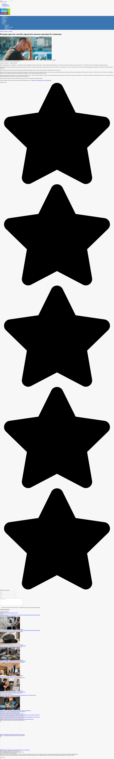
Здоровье (6, 26)
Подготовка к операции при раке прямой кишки (10, 712)
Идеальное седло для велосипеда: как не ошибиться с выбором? (13, 645)
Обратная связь (5, 4)
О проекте (4, 3)
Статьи (6, 28)
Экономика (4, 20)
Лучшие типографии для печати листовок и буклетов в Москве (13, 661)
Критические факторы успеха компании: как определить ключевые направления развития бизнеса (20, 614)
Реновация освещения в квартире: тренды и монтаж (10, 676)
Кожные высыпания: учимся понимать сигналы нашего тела (12, 734)
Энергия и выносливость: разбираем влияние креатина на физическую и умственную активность (20, 714)
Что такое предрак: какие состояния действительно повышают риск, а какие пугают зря (18, 695)
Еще (3, 23)
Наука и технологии (9, 27)
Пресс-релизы (7, 29)
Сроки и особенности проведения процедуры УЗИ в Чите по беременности (15, 710)
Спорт (3, 18)
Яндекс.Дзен (34, 80)
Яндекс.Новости (40, 80)
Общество (4, 16)
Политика (4, 19)
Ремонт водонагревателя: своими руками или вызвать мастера (12, 691)
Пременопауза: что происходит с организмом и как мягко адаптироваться (15, 749)
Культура (4, 22)
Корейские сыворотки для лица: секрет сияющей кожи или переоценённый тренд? (17, 719)
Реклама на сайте (5, 5)
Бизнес (3, 21)
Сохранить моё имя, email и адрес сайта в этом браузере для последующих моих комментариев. (20, 607)
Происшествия (5, 17)
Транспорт (7, 24)
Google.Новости (47, 80)
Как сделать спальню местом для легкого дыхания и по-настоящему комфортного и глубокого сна (20, 716)
